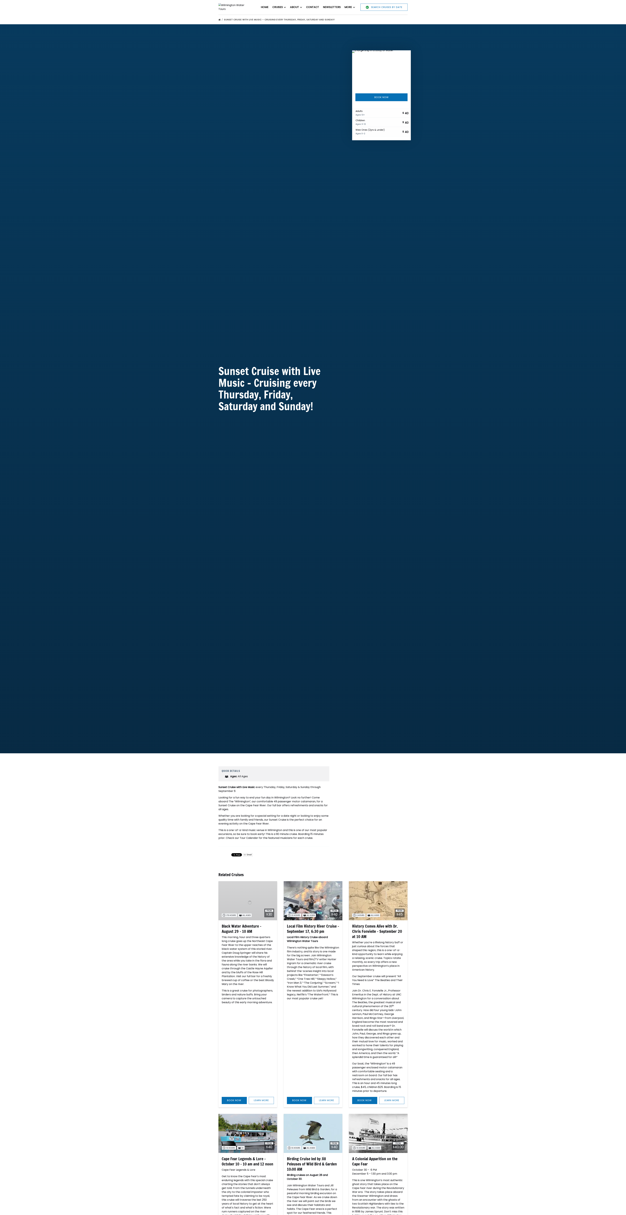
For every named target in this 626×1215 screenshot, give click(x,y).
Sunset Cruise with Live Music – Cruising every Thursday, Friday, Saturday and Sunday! (279, 19)
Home (264, 7)
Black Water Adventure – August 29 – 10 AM (241, 928)
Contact (312, 7)
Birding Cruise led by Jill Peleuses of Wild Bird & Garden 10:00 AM (312, 1164)
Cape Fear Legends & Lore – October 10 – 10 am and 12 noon (247, 1161)
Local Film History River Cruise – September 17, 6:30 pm (313, 928)
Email (249, 854)
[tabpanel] (381, 69)
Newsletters (332, 7)
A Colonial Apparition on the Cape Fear (374, 1161)
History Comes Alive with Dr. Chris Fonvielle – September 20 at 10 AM (377, 931)
